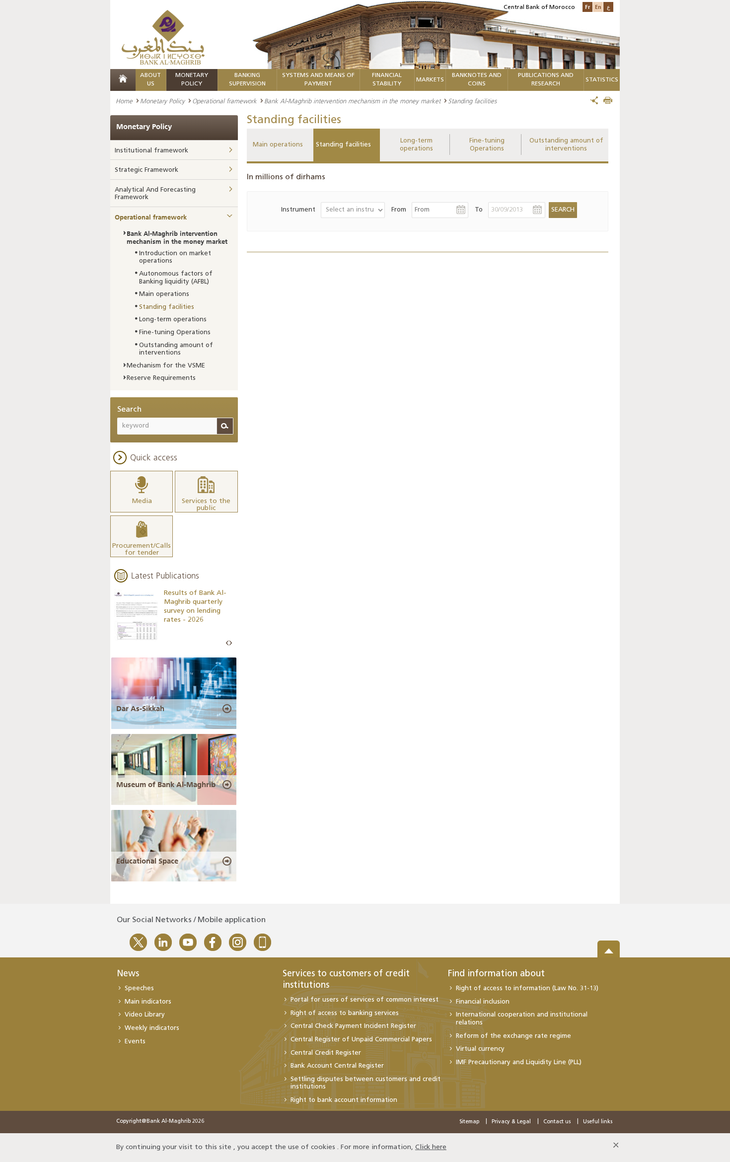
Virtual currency (480, 1049)
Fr (587, 6)
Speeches (139, 988)
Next (230, 643)
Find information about (496, 974)
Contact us (557, 1122)
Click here (430, 1147)
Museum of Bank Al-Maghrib (166, 784)
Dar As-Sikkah (140, 708)
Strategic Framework (146, 170)
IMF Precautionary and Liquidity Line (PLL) (519, 1062)
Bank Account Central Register (337, 1066)
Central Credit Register (326, 1053)
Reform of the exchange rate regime (513, 1036)
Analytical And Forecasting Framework (155, 194)
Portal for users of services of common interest (364, 1000)
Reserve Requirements (161, 378)
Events (135, 1041)
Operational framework (224, 101)
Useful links (597, 1122)
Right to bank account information (344, 1100)
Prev (227, 643)
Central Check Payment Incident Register (353, 1026)
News (128, 974)
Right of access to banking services (345, 1013)
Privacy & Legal (511, 1122)
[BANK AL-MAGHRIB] (163, 37)
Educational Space (147, 861)
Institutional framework (151, 150)
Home (124, 101)
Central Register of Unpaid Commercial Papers (361, 1039)
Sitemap (469, 1122)
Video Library (145, 1015)
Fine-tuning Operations (487, 145)
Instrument (298, 210)
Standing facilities (343, 145)
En (598, 6)
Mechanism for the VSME (166, 366)
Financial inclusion (483, 1002)
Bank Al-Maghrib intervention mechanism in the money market (352, 101)
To (479, 210)
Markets (430, 80)
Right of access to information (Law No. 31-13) (527, 988)
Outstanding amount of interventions (566, 145)
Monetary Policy (162, 101)
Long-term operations (416, 145)
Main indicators (148, 1002)
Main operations (278, 145)
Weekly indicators (152, 1028)
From (398, 210)
